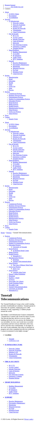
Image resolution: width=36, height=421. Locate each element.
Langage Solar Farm (19, 272)
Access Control (17, 37)
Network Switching (19, 25)
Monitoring (16, 66)
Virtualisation (17, 30)
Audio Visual (17, 57)
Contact (7, 117)
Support (11, 61)
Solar (10, 88)
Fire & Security (13, 34)
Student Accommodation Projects (19, 99)
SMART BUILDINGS (12, 382)
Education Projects (15, 101)
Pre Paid (15, 70)
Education (12, 81)
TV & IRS (16, 54)
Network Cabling (18, 23)
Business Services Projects (17, 95)
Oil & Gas (12, 86)
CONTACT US (14, 341)
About (7, 12)
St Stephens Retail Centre (21, 250)
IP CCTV (16, 36)
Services (7, 19)
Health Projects (13, 106)
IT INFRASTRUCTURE (13, 345)
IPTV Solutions (18, 59)
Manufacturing (13, 77)
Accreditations (13, 17)
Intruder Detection (18, 39)
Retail (10, 79)
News (6, 115)
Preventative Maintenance (21, 65)
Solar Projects (13, 113)
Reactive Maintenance (20, 63)
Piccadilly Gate (13, 285)
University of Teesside (20, 247)
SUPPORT (8, 397)
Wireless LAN (17, 26)
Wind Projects (13, 110)
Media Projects (13, 104)
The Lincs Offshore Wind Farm (23, 265)
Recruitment (12, 16)
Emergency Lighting (19, 46)
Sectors (7, 75)
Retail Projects (13, 103)
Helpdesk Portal (18, 72)
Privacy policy (28, 419)
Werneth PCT (17, 256)
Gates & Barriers (18, 41)
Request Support (10, 5)
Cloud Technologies (19, 32)
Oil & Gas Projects (15, 112)
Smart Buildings (14, 50)
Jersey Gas (16, 269)
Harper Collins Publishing (17, 274)
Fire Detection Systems (20, 45)
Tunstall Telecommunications (22, 261)
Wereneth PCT (13, 290)
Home (3, 233)
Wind (10, 84)
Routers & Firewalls (19, 28)
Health (11, 83)
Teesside (11, 339)
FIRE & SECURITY (12, 361)
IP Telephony (17, 55)
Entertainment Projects (16, 97)
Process (11, 90)
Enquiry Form (13, 119)
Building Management (20, 52)
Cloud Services (17, 74)
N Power (11, 279)
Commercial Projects (15, 93)
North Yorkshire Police (16, 283)
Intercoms (16, 43)
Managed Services (18, 68)
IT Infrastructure (14, 21)
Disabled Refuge (18, 48)
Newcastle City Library (16, 281)
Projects (7, 92)
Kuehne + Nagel (14, 278)
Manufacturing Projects (16, 108)
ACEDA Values (14, 14)
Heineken (16, 260)
